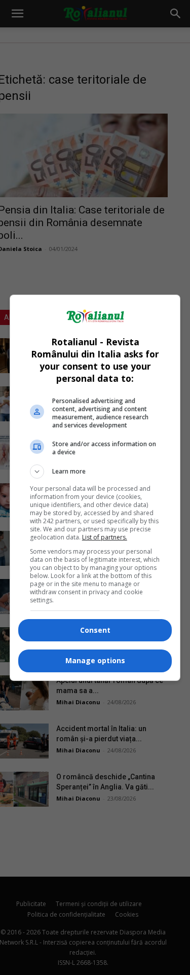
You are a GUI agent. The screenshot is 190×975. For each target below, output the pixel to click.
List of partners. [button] (104, 537)
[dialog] (95, 488)
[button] (95, 471)
